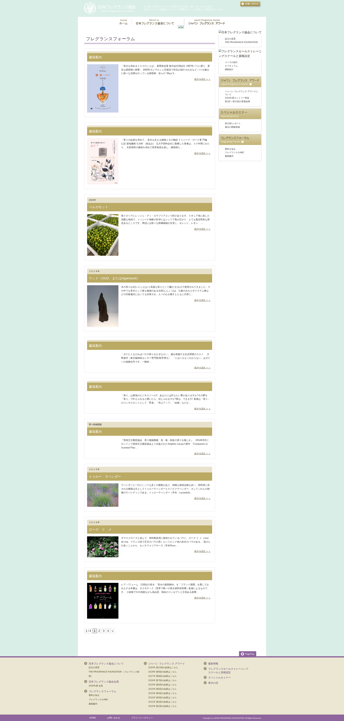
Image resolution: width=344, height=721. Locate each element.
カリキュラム (231, 66)
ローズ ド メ (100, 529)
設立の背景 (230, 39)
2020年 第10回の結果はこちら (163, 667)
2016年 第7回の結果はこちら (162, 680)
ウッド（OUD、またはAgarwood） (114, 278)
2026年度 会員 (96, 685)
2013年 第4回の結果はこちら (162, 693)
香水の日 (213, 682)
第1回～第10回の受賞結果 (237, 101)
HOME (92, 718)
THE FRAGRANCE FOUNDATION (241, 42)
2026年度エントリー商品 (237, 98)
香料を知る (230, 149)
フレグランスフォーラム (102, 691)
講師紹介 (229, 69)
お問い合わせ (113, 718)
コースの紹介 (231, 62)
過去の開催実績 (232, 127)
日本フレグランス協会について (106, 663)
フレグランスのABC (234, 152)
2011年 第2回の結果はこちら (162, 702)
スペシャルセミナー (219, 677)
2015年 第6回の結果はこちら (162, 684)
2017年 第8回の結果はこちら (162, 676)
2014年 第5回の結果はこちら (162, 689)
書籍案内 (95, 57)
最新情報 (213, 663)
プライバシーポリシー (142, 718)
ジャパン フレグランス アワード (166, 663)
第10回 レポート (233, 123)
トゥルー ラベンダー (105, 476)
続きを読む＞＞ (202, 79)
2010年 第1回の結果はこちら (162, 706)
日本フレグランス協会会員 (104, 681)
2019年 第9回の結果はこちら (162, 672)
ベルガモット (98, 207)
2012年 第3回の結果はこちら (162, 697)
